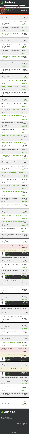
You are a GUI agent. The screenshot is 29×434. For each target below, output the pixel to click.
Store (15, 431)
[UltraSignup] (8, 2)
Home (3, 431)
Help (18, 431)
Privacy (15, 432)
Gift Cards (8, 431)
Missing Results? (4, 7)
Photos (8, 12)
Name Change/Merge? (14, 7)
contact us (7, 417)
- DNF (12, 245)
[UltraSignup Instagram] (23, 423)
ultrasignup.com (8, 418)
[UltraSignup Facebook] (21, 423)
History (22, 11)
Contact (21, 431)
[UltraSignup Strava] (26, 423)
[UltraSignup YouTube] (18, 423)
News (12, 431)
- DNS (13, 354)
